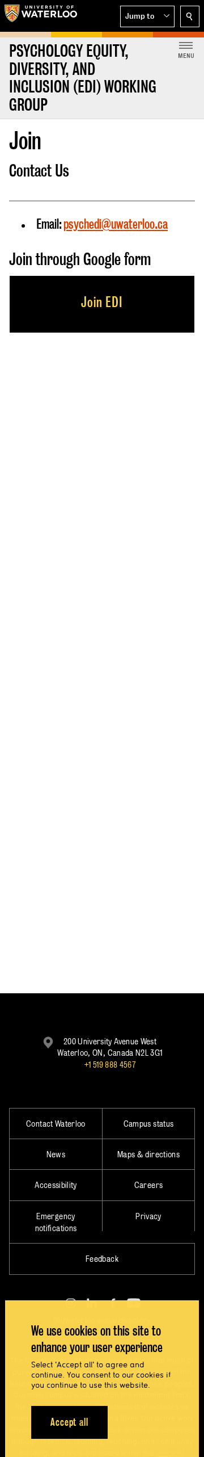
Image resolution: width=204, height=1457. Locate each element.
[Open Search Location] (189, 16)
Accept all (69, 1422)
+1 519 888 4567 (110, 1064)
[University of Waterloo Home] (41, 16)
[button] (147, 16)
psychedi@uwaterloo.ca (115, 224)
